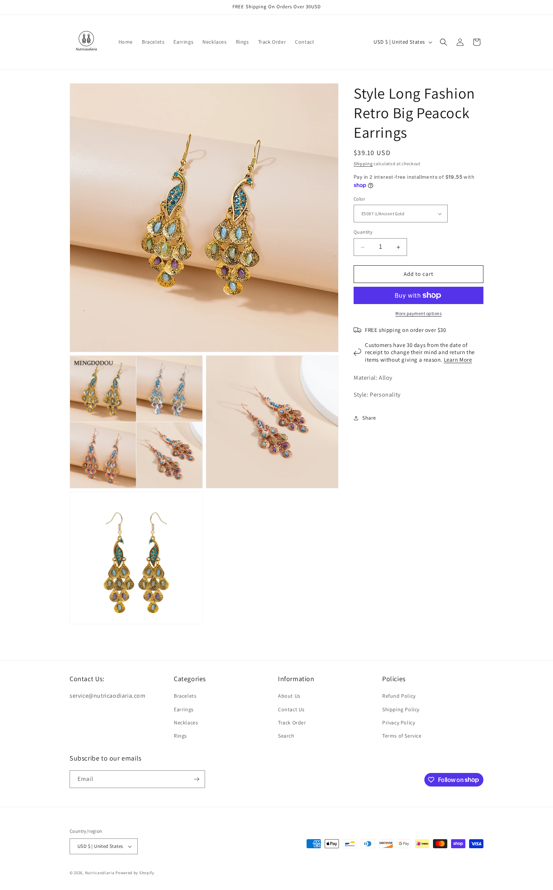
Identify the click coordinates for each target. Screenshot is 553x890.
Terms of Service (402, 735)
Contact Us (291, 709)
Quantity (363, 232)
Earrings (184, 709)
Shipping (363, 163)
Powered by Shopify (134, 872)
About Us (289, 695)
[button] (443, 42)
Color (359, 199)
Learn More (458, 359)
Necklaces (186, 722)
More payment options (418, 313)
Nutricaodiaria (100, 872)
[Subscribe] (196, 779)
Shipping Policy (400, 709)
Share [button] (369, 418)
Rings (180, 735)
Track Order (292, 722)
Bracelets (185, 695)
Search (286, 735)
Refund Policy (399, 695)
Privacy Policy (398, 722)
